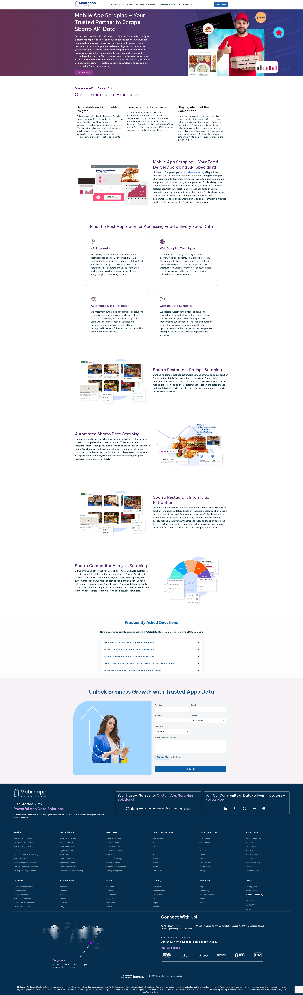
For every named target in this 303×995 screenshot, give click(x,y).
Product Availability (68, 866)
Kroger (156, 907)
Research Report (206, 895)
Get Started (221, 5)
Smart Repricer (66, 854)
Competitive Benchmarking (71, 871)
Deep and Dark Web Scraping (25, 854)
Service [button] (115, 5)
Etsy (62, 907)
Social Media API (253, 862)
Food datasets (19, 891)
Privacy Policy (252, 886)
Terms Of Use (251, 891)
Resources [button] (184, 5)
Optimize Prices (113, 862)
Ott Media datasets (21, 907)
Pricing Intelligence (114, 871)
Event (155, 858)
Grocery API (251, 846)
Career (249, 909)
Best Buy (64, 903)
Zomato (109, 891)
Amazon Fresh (159, 891)
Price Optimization (68, 838)
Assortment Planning (69, 862)
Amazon (63, 886)
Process (140, 5)
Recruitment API (253, 871)
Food (155, 842)
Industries (159, 726)
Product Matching (67, 842)
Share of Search (113, 846)
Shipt (155, 899)
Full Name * (160, 705)
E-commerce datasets (23, 886)
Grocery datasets (21, 895)
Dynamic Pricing (66, 850)
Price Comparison (67, 858)
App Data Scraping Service (24, 862)
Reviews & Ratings (114, 858)
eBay (62, 895)
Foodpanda (111, 895)
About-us (250, 901)
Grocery (156, 846)
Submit (190, 769)
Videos (202, 899)
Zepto (155, 903)
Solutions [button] (127, 5)
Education (203, 854)
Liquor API (250, 866)
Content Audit (112, 854)
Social (155, 854)
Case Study (204, 891)
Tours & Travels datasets (24, 903)
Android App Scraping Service (25, 866)
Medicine (203, 850)
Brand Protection (113, 838)
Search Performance (115, 850)
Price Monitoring (67, 846)
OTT (155, 850)
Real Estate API (252, 854)
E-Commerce (159, 838)
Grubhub (110, 886)
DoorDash (110, 903)
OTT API (249, 858)
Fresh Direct (158, 895)
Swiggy (109, 899)
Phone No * (160, 715)
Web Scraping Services (23, 838)
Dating (202, 871)
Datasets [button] (150, 5)
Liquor (202, 846)
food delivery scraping (192, 172)
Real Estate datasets (22, 899)
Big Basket (157, 886)
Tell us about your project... (166, 737)
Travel (155, 862)
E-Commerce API (253, 838)
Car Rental (157, 871)
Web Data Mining (20, 858)
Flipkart (63, 891)
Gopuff (109, 907)
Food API (249, 842)
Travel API (250, 850)
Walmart (63, 899)
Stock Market (205, 862)
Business (203, 858)
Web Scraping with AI (22, 846)
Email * (194, 705)
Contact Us (251, 905)
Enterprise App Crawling (23, 842)
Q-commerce (205, 842)
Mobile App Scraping (90, 39)
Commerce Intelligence (116, 866)
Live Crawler (18, 850)
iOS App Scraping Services (24, 871)
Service (194, 715)
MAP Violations (112, 842)
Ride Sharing (204, 838)
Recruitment (204, 866)
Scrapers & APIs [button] (167, 5)
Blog (201, 886)
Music (155, 866)
